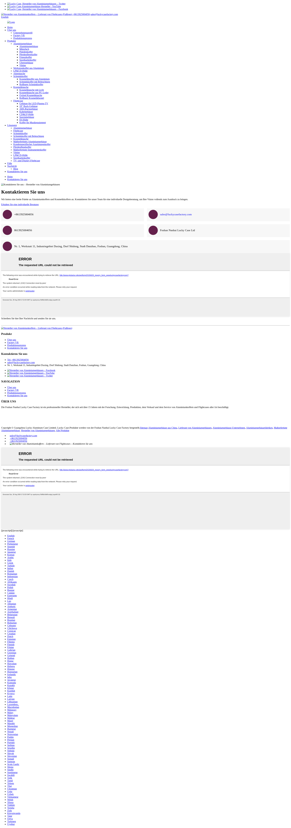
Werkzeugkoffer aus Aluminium (28, 68)
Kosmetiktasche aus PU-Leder (33, 92)
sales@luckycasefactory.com (104, 14)
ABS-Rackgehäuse (28, 109)
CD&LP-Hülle (26, 114)
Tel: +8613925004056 (18, 359)
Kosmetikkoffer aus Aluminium (34, 79)
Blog (15, 169)
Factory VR (19, 35)
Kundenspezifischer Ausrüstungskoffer (31, 144)
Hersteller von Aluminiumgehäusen (38, 430)
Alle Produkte (62, 430)
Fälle (9, 163)
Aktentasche (19, 73)
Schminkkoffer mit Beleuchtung (34, 81)
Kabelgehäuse (26, 111)
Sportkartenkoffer (27, 60)
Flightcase (18, 100)
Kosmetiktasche (20, 87)
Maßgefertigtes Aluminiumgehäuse (30, 141)
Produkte (11, 41)
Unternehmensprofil (22, 32)
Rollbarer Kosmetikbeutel (31, 98)
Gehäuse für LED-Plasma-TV (33, 103)
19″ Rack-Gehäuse (28, 106)
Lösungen (12, 125)
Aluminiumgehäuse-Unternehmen (229, 427)
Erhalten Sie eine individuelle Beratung (20, 204)
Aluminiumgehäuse (22, 43)
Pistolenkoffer (26, 51)
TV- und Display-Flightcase (26, 160)
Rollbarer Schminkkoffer (31, 84)
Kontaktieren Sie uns (17, 171)
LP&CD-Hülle (20, 71)
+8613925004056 (81, 14)
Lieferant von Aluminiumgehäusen (195, 427)
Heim (10, 27)
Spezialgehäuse (26, 117)
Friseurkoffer (25, 57)
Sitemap (144, 427)
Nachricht (12, 166)
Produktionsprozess (22, 38)
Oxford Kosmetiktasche (30, 95)
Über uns (11, 30)
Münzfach (24, 49)
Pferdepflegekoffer (28, 54)
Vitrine (22, 65)
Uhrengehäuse (26, 62)
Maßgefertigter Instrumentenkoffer (29, 149)
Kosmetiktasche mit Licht (31, 90)
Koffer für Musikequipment (32, 122)
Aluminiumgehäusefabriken (259, 427)
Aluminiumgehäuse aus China (162, 427)
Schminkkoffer (20, 76)
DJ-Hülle (23, 120)
